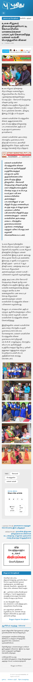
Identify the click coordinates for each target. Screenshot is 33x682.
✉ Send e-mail (21, 509)
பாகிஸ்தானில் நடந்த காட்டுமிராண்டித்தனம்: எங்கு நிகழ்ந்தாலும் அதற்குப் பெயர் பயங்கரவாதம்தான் (16, 659)
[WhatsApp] (17, 499)
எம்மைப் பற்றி (12, 679)
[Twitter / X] (13, 499)
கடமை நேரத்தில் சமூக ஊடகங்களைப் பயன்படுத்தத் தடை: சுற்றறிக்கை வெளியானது (16, 604)
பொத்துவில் (11, 477)
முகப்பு (4, 679)
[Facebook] (9, 499)
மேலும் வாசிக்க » (16, 666)
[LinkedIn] (22, 499)
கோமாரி (15, 474)
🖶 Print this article (12, 509)
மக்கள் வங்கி (11, 481)
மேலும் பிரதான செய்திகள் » (19, 619)
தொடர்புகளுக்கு (23, 679)
